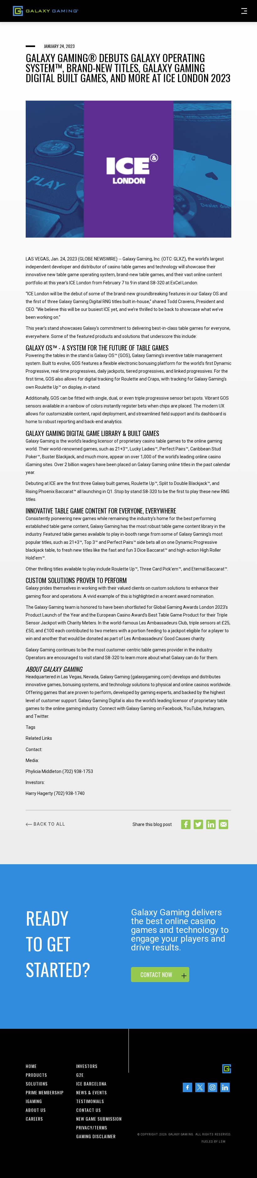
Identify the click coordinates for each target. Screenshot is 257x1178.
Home (31, 1066)
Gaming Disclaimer (96, 1136)
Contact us (88, 1110)
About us (36, 1110)
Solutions (37, 1083)
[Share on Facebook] (186, 824)
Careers (34, 1119)
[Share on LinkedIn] (211, 824)
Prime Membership (45, 1092)
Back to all (49, 824)
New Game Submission (99, 1119)
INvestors (86, 1066)
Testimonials (90, 1101)
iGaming (34, 1101)
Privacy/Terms (91, 1127)
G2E (80, 1075)
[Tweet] (198, 824)
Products (36, 1075)
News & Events (91, 1092)
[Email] (223, 824)
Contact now (156, 974)
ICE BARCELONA (91, 1083)
